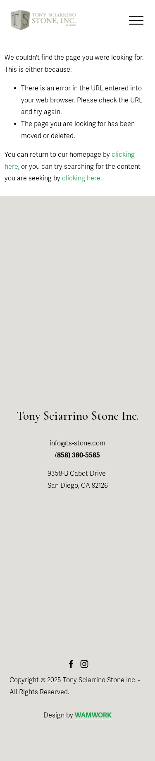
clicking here (81, 178)
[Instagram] (84, 664)
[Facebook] (71, 664)
